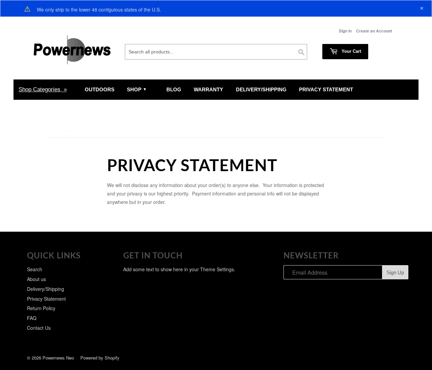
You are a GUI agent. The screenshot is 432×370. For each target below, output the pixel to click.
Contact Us (39, 327)
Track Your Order (53, 110)
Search (34, 269)
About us (36, 279)
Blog (173, 89)
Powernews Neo (58, 357)
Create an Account (374, 31)
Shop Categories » (43, 89)
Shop (135, 89)
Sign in (345, 31)
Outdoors (99, 89)
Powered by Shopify (99, 357)
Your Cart (350, 51)
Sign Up (395, 272)
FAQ (31, 318)
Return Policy (41, 308)
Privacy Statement (326, 89)
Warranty (208, 89)
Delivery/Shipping (261, 89)
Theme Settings (217, 269)
